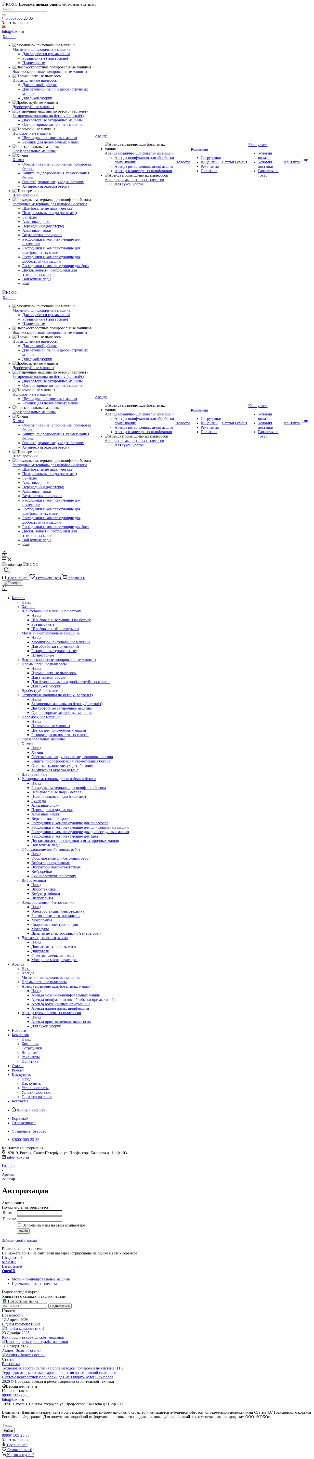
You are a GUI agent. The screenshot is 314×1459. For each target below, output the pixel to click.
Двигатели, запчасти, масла (54, 946)
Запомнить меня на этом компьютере (53, 1225)
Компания (30, 1044)
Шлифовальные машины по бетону (61, 620)
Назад (26, 602)
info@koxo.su (18, 1157)
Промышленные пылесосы (54, 673)
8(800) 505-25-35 (19, 18)
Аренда (28, 973)
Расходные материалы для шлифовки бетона (68, 788)
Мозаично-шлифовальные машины (60, 642)
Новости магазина (23, 1301)
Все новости (12, 1315)
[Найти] (4, 15)
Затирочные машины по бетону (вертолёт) (67, 704)
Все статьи (11, 1364)
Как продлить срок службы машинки (33, 1337)
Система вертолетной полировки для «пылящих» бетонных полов (57, 1377)
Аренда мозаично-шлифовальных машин (65, 995)
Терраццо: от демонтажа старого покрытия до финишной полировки (60, 1372)
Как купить (31, 1083)
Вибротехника (43, 889)
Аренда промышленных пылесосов (61, 1022)
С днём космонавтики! (21, 1324)
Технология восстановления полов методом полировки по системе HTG (63, 1368)
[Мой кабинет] (4, 555)
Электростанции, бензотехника (57, 911)
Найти (8, 1431)
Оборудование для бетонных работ (60, 858)
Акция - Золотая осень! (21, 1350)
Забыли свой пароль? (20, 1240)
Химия (37, 752)
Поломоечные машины (50, 726)
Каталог (28, 607)
